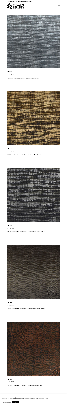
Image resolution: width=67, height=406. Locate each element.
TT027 (9, 72)
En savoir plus (7, 402)
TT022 (9, 379)
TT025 (9, 149)
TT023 (9, 302)
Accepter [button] (15, 402)
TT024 (9, 225)
